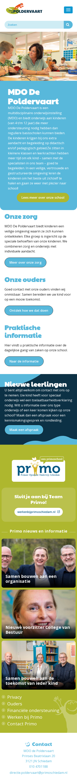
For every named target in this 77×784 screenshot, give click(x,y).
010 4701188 (38, 766)
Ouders (14, 704)
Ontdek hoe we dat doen (28, 310)
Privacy (14, 697)
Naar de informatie (24, 361)
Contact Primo (22, 724)
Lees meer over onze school (43, 197)
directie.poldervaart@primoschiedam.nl (38, 772)
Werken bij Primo (24, 717)
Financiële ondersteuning (33, 710)
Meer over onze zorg (25, 262)
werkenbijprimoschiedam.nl (36, 512)
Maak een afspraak (23, 430)
